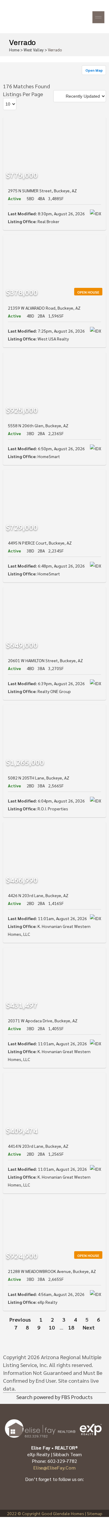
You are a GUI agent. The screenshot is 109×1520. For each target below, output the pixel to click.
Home (14, 49)
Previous (20, 1319)
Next (89, 1327)
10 (52, 1327)
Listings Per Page (23, 93)
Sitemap (94, 1513)
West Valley (34, 49)
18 (71, 1327)
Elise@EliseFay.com (54, 1467)
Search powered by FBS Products (54, 1396)
